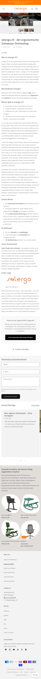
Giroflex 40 (23, 541)
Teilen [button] (5, 52)
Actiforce (6, 611)
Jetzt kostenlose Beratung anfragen (20, 337)
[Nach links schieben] (16, 461)
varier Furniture (9, 632)
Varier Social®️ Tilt (6, 515)
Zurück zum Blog (22, 349)
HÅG (5, 620)
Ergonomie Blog (9, 564)
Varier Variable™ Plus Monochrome (10, 541)
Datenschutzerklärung (12, 672)
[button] (4, 9)
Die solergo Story (9, 572)
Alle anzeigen (35, 405)
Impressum (32, 672)
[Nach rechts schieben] (25, 461)
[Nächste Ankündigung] (37, 2)
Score (5, 628)
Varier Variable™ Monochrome (29, 515)
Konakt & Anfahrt (9, 581)
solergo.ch (13, 669)
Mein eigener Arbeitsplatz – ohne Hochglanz (18, 414)
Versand (26, 672)
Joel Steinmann (9, 577)
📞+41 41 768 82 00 (10, 597)
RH (5, 624)
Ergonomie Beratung (10, 559)
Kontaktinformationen (21, 675)
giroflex (6, 615)
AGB (21, 672)
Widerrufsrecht (30, 669)
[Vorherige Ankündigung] (3, 2)
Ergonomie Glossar (10, 568)
